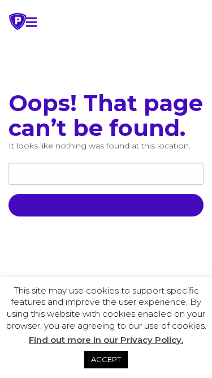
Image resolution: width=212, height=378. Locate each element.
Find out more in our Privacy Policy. (106, 339)
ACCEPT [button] (106, 359)
